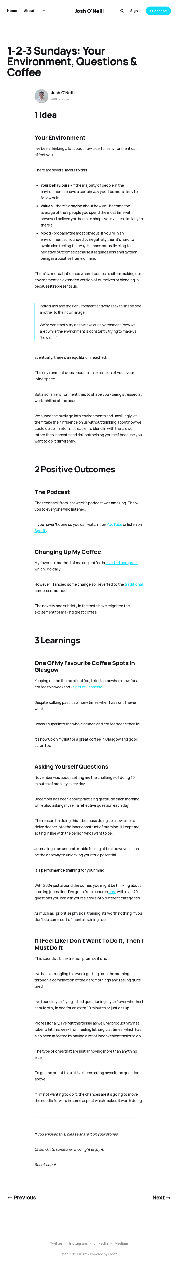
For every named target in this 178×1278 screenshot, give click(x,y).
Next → (161, 1197)
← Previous (21, 1197)
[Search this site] (122, 11)
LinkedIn (101, 1243)
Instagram (78, 1243)
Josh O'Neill (89, 10)
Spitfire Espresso (87, 686)
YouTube (114, 524)
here (112, 891)
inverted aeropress (121, 562)
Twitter (56, 1243)
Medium (121, 1243)
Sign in (136, 10)
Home (12, 10)
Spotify (41, 530)
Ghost (112, 1254)
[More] (43, 11)
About (29, 10)
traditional (133, 584)
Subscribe (158, 10)
